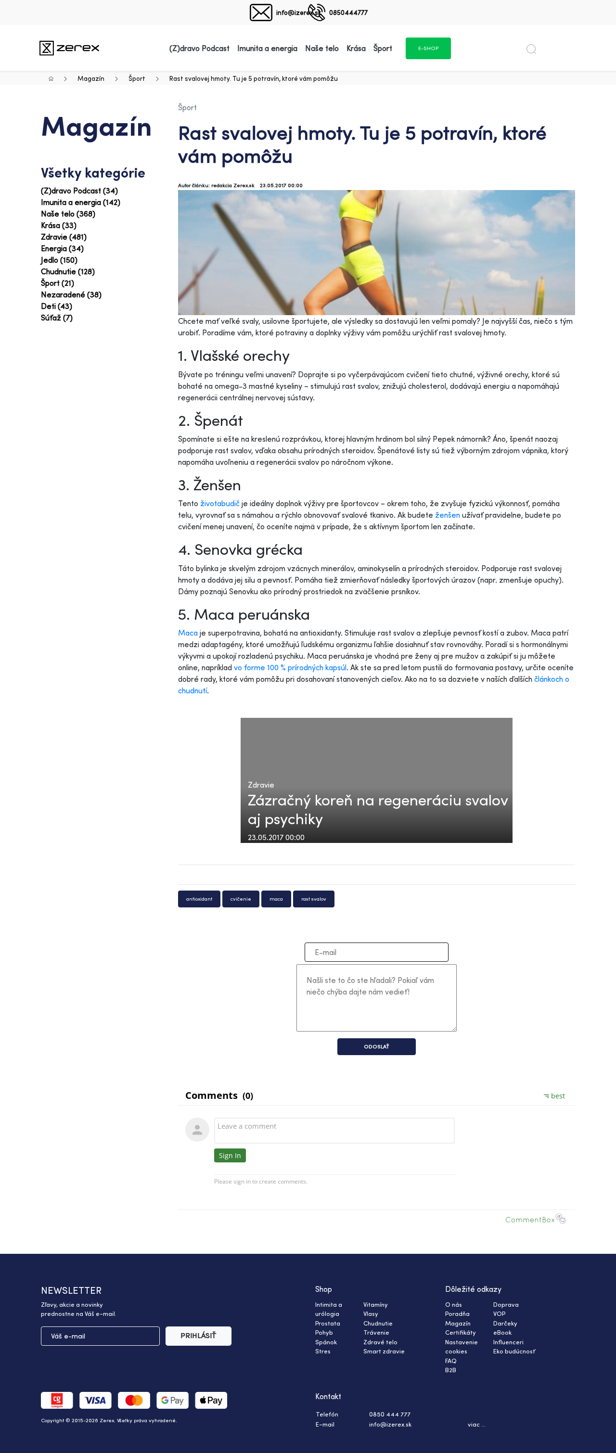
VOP (499, 1313)
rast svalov (313, 898)
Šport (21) (57, 283)
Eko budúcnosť (514, 1351)
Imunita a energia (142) (80, 202)
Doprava (506, 1304)
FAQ (451, 1360)
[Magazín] (69, 48)
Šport (136, 78)
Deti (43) (56, 306)
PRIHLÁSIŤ (198, 1335)
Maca (188, 632)
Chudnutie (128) (68, 271)
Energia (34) (62, 248)
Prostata (327, 1323)
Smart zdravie (384, 1351)
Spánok (326, 1342)
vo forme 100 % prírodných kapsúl (290, 667)
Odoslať (376, 1046)
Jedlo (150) (59, 260)
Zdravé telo (380, 1342)
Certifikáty (460, 1332)
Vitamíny (375, 1304)
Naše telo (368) (68, 213)
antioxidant (199, 898)
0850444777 (348, 12)
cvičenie (241, 898)
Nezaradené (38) (71, 294)
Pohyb (324, 1332)
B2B (450, 1370)
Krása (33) (59, 225)
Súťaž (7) (57, 317)
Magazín (90, 78)
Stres (323, 1351)
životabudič (220, 503)
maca (276, 898)
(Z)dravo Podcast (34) (79, 190)
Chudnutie (378, 1323)
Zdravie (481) (64, 237)
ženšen (447, 515)
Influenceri (508, 1342)
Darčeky (505, 1323)
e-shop (428, 48)
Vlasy (370, 1313)
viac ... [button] (477, 1424)
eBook (502, 1332)
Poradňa (457, 1313)
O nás (453, 1304)
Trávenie (376, 1332)
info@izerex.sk (298, 12)
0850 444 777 (390, 1414)
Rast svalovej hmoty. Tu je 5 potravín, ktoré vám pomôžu (253, 78)
